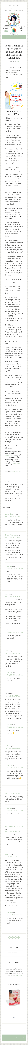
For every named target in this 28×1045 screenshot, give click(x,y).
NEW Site (20, 1037)
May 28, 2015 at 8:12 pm (15, 727)
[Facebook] (9, 937)
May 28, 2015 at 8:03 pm (15, 810)
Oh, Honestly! (14, 18)
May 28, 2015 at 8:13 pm (15, 675)
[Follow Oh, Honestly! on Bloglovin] (10, 26)
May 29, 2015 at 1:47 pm (12, 831)
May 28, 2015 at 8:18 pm (15, 568)
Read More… (19, 975)
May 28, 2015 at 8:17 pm (15, 632)
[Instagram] (18, 937)
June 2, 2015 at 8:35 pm (12, 857)
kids (20, 471)
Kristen (7, 746)
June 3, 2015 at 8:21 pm (14, 915)
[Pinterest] (12, 937)
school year (14, 473)
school (9, 473)
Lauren (9, 566)
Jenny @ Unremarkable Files (14, 827)
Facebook (16, 463)
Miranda (7, 854)
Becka (7, 594)
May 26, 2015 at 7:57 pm (12, 696)
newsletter (9, 456)
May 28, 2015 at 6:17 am (12, 793)
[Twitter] (15, 937)
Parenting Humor (18, 470)
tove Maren (8, 791)
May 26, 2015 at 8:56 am (12, 537)
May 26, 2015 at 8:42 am (12, 516)
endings (16, 471)
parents (6, 473)
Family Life (12, 470)
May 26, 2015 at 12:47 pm (13, 596)
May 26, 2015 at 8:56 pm (12, 748)
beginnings (12, 471)
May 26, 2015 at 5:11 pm (12, 653)
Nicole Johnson (9, 514)
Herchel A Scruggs (11, 535)
